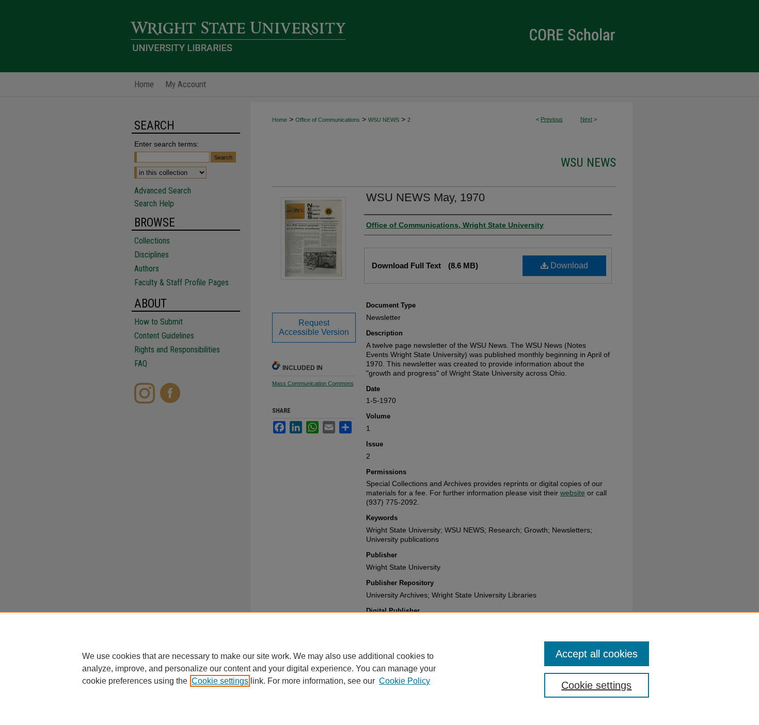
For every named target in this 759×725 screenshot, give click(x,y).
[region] (379, 668)
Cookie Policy (404, 680)
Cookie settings (220, 680)
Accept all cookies (597, 653)
